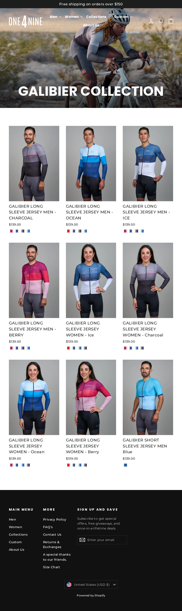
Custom (121, 16)
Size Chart (51, 567)
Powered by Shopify (91, 595)
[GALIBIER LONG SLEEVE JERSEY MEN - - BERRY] (12, 231)
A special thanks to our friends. (57, 556)
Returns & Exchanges (52, 544)
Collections (96, 16)
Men (54, 16)
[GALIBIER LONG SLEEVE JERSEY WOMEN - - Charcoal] (85, 348)
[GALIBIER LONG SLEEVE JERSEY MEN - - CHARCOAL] (23, 231)
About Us (91, 25)
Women (72, 16)
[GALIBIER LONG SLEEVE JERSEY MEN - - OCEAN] (28, 231)
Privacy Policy (54, 519)
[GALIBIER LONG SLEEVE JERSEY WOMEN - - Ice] (74, 348)
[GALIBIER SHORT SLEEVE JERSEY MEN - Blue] (125, 465)
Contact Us (52, 535)
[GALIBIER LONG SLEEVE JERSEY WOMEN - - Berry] (69, 348)
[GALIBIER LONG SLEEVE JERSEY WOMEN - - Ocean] (80, 348)
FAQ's (48, 527)
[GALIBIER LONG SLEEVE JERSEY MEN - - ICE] (17, 231)
